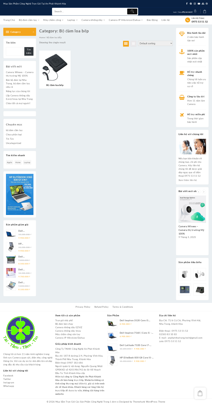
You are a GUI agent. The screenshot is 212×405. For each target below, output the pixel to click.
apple (9, 162)
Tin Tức (10, 138)
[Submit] (132, 11)
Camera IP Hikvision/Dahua (70, 337)
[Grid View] (126, 44)
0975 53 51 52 (200, 21)
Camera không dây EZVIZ (68, 327)
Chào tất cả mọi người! (18, 103)
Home (42, 37)
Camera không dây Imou (68, 330)
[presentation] (199, 192)
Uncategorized (13, 143)
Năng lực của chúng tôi (18, 91)
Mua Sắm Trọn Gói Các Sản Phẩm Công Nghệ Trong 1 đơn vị (87, 401)
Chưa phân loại (14, 134)
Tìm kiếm (11, 42)
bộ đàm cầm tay (14, 130)
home (18, 162)
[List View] (133, 44)
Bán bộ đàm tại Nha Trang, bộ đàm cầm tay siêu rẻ (18, 83)
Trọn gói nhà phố (64, 320)
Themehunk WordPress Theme (149, 401)
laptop (27, 162)
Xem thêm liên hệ (188, 180)
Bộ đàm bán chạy (64, 324)
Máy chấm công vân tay (67, 334)
